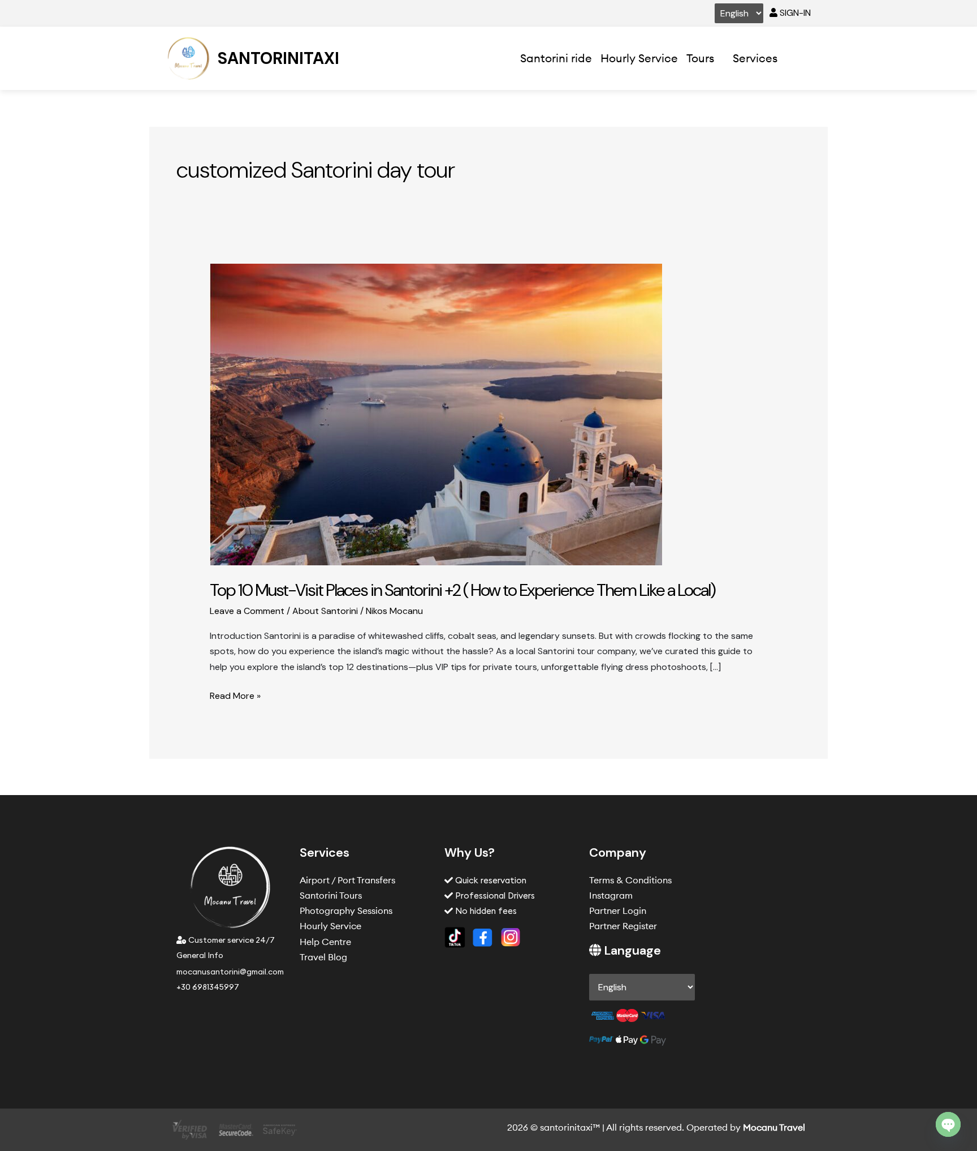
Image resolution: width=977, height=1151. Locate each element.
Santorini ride (556, 58)
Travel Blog (323, 957)
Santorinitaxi (278, 58)
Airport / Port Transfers (347, 880)
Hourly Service (639, 58)
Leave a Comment (247, 611)
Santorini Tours (331, 895)
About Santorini (325, 611)
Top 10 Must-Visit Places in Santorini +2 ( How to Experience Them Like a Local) (462, 590)
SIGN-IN (794, 13)
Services (755, 58)
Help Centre (325, 941)
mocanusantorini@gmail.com (230, 972)
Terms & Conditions (630, 880)
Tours (700, 58)
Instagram (611, 895)
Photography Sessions (346, 910)
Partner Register (623, 925)
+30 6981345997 (207, 987)
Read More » (235, 695)
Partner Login (617, 910)
